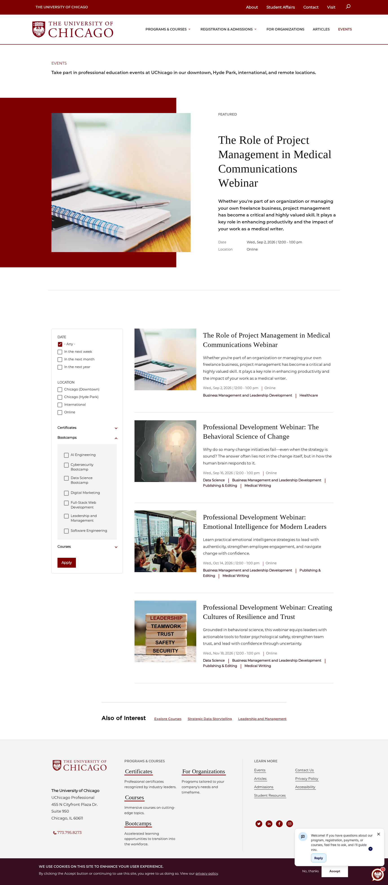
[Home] (72, 29)
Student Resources (270, 795)
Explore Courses (167, 719)
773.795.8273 (69, 832)
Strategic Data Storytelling (210, 719)
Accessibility (305, 787)
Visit (331, 7)
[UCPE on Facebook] (279, 824)
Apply (67, 562)
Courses (134, 797)
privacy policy (207, 874)
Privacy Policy (306, 779)
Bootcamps (138, 823)
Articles (321, 29)
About (252, 7)
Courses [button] (64, 547)
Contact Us (304, 770)
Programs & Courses (166, 29)
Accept (334, 871)
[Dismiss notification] (379, 834)
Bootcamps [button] (67, 438)
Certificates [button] (66, 428)
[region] (342, 842)
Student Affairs (281, 7)
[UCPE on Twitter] (259, 824)
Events (345, 29)
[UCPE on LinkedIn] (269, 824)
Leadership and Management (262, 719)
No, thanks (310, 871)
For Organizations (285, 29)
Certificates (138, 771)
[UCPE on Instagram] (289, 824)
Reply (318, 858)
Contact (311, 7)
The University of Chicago (62, 7)
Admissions (263, 787)
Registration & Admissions (227, 29)
